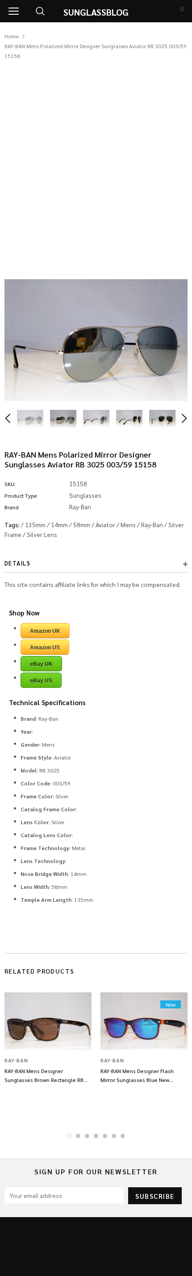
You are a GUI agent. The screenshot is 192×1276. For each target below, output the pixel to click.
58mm (81, 524)
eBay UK (41, 664)
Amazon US (45, 647)
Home (11, 36)
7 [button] (123, 1136)
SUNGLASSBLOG (96, 12)
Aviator (105, 524)
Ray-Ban (152, 524)
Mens (128, 524)
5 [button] (105, 1136)
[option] (96, 340)
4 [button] (96, 1136)
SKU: (10, 483)
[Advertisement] (96, 161)
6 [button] (114, 1136)
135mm (35, 524)
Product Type (20, 495)
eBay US (41, 680)
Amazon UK (45, 631)
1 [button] (69, 1136)
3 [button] (87, 1136)
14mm (59, 524)
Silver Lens (42, 534)
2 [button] (78, 1136)
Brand (11, 507)
